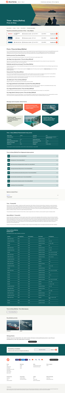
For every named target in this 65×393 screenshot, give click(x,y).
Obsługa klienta (9, 366)
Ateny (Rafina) (23, 28)
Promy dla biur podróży (23, 379)
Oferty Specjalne (9, 371)
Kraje (7, 365)
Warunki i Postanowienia (36, 380)
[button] (32, 156)
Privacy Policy (35, 379)
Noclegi (21, 365)
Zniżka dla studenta (9, 380)
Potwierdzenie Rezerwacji (36, 366)
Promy (21, 366)
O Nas (7, 379)
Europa (14, 28)
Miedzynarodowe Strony (49, 379)
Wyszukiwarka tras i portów (10, 369)
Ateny (18, 28)
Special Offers (9, 370)
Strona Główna (9, 28)
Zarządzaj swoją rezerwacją (37, 365)
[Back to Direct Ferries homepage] (11, 2)
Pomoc (47, 365)
